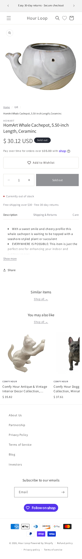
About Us (15, 415)
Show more (10, 258)
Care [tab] (76, 215)
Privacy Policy (18, 435)
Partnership (17, 425)
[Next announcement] (74, 5)
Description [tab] (10, 215)
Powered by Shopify (42, 542)
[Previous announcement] (8, 5)
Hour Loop (24, 542)
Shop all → (41, 299)
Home (6, 107)
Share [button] (12, 270)
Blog (12, 454)
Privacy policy (32, 549)
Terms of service (53, 549)
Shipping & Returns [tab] (45, 215)
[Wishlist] (64, 18)
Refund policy (65, 543)
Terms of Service (20, 445)
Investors (15, 464)
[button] (9, 18)
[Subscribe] (63, 492)
